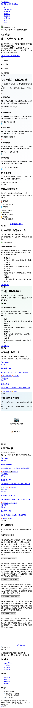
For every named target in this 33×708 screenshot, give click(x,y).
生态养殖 (7, 14)
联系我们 (7, 684)
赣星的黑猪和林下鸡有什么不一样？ (10, 596)
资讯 (5, 20)
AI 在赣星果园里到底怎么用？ (9, 558)
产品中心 (7, 18)
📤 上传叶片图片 (16, 431)
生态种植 (7, 12)
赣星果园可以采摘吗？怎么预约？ (10, 579)
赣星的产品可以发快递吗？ (8, 613)
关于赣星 (7, 677)
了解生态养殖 (5, 346)
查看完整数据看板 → (16, 224)
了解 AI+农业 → (6, 56)
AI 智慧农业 (8, 663)
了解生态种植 (5, 285)
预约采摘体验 (15, 56)
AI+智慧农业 (8, 9)
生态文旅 (7, 16)
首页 (5, 7)
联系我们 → (11, 645)
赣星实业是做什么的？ (7, 535)
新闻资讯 (7, 681)
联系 (5, 22)
